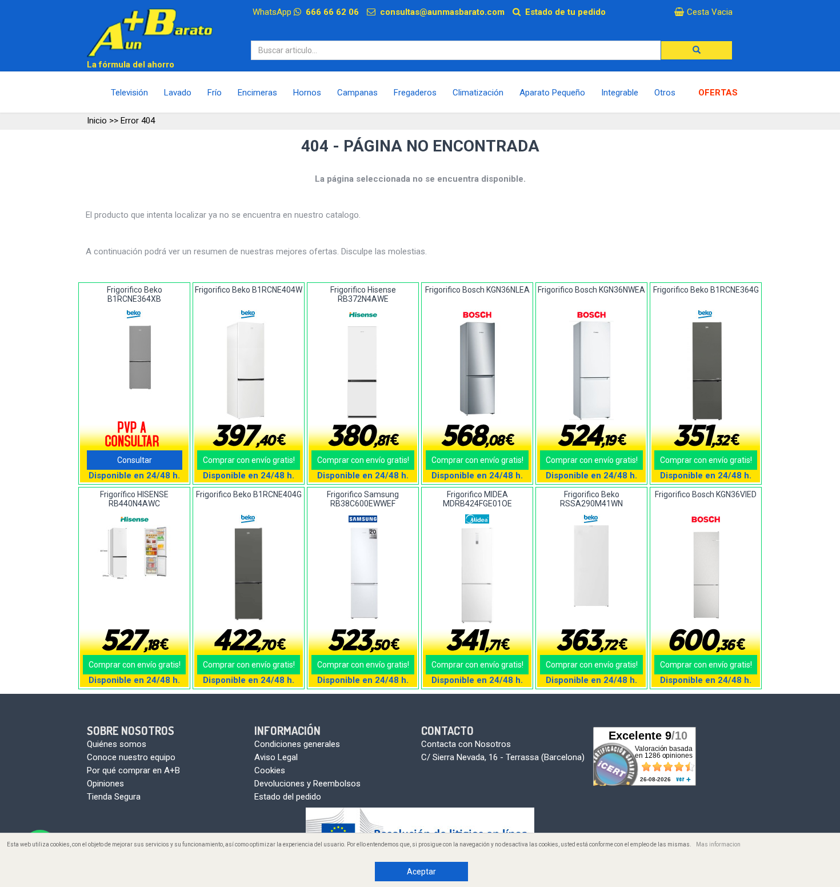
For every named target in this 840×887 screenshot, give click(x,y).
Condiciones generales (297, 744)
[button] (697, 50)
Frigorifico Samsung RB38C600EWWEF (363, 499)
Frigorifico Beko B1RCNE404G (249, 494)
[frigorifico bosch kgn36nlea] (477, 371)
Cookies (269, 770)
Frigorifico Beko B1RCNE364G (706, 289)
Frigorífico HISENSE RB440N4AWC (134, 499)
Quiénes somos (116, 744)
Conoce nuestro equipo (131, 757)
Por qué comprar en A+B (133, 770)
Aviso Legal (276, 757)
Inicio (97, 120)
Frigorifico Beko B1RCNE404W (248, 289)
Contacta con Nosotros (466, 744)
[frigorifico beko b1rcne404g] (248, 575)
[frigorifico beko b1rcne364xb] (134, 358)
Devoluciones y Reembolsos (307, 783)
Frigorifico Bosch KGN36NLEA (477, 289)
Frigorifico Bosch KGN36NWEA (591, 289)
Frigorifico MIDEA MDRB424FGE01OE (477, 499)
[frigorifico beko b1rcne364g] (706, 371)
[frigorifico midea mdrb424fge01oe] (477, 575)
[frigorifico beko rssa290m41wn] (591, 566)
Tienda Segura (114, 797)
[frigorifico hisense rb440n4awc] (134, 553)
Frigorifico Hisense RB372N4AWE (363, 294)
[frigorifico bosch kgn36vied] (706, 575)
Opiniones (105, 783)
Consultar (134, 460)
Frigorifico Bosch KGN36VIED (706, 494)
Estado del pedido (287, 797)
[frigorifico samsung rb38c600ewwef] (363, 575)
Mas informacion (718, 844)
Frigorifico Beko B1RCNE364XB (134, 294)
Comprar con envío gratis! (249, 460)
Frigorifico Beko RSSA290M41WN (591, 499)
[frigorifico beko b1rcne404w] (248, 370)
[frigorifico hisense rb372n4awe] (363, 370)
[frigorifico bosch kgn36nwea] (591, 371)
